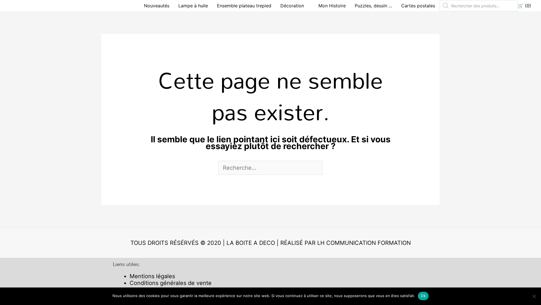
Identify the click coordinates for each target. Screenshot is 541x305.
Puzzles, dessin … (373, 5)
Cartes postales (418, 5)
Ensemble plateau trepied (244, 5)
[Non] (534, 296)
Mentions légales (152, 276)
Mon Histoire (332, 5)
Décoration (292, 5)
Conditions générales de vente (171, 283)
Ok (423, 295)
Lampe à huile (193, 5)
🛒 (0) (524, 5)
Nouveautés (156, 5)
